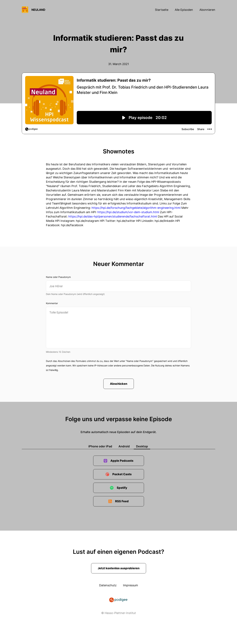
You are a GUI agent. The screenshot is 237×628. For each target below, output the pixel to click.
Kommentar (52, 303)
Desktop (142, 446)
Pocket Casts (122, 474)
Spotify (122, 487)
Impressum (130, 585)
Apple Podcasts (121, 460)
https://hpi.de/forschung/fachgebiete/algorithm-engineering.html (136, 207)
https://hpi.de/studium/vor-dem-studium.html (128, 212)
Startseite (161, 9)
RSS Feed (122, 501)
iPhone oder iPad (100, 446)
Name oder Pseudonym (58, 277)
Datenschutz (108, 585)
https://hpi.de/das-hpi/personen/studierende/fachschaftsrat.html (112, 216)
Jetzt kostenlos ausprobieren (118, 568)
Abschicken (118, 383)
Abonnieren (207, 9)
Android (124, 446)
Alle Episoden (184, 9)
